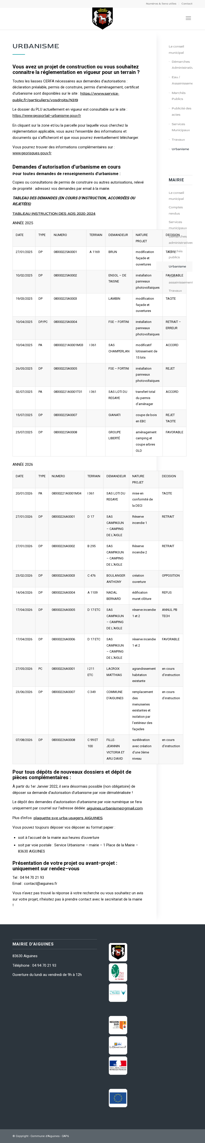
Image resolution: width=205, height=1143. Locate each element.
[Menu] (188, 18)
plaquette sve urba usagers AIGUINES (68, 818)
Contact (187, 3)
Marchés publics (175, 254)
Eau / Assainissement (182, 80)
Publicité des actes (181, 111)
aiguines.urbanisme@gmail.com (115, 808)
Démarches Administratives (182, 65)
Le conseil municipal (176, 49)
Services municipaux (178, 225)
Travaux (178, 140)
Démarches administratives (180, 239)
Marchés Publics (179, 96)
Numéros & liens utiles (161, 3)
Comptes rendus (176, 210)
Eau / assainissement (180, 279)
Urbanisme (180, 149)
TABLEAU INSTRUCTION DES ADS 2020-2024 (54, 213)
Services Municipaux (181, 127)
